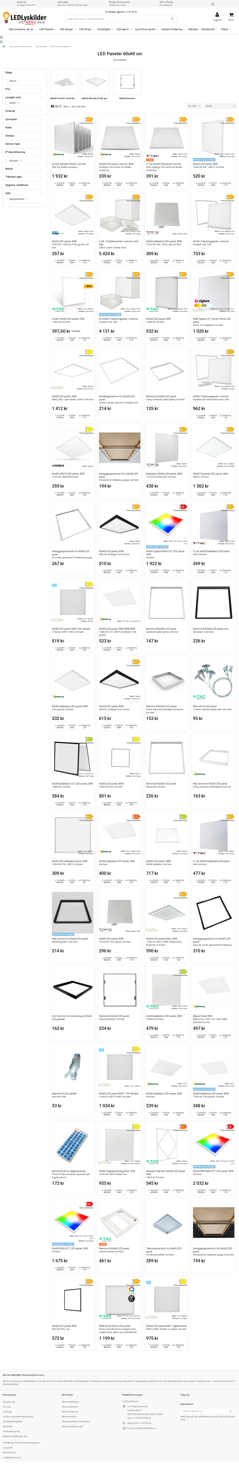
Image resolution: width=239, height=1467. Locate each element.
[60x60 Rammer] (127, 82)
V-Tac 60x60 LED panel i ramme (164, 167)
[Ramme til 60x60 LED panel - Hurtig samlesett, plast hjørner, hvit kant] (167, 370)
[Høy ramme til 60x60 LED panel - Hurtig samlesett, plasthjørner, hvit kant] (213, 758)
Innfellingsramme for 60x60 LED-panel (118, 401)
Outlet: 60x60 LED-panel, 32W (68, 320)
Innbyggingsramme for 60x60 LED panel (72, 556)
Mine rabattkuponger (72, 1426)
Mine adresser (69, 1416)
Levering (7, 1411)
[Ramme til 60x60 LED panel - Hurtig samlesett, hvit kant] (119, 990)
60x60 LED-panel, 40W (70, 244)
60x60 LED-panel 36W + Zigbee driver (166, 1327)
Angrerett (7, 1426)
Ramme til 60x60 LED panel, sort (211, 630)
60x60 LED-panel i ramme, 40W (116, 167)
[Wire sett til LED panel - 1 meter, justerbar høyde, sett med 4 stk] (213, 680)
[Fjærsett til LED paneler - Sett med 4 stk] (72, 1067)
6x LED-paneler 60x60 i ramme (69, 165)
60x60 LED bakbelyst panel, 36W (69, 863)
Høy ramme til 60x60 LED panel (212, 785)
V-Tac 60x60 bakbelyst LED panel (211, 553)
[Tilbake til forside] (4, 46)
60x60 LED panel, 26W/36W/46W (117, 631)
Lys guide (7, 1447)
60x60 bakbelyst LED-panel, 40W (164, 243)
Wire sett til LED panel (212, 708)
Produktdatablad (86, 123)
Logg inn (217, 20)
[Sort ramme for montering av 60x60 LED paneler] (72, 990)
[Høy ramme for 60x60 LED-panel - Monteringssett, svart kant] (72, 912)
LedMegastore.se (12, 1457)
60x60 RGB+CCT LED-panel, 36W (70, 1250)
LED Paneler (41, 46)
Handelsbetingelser (13, 1421)
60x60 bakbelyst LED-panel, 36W (164, 1095)
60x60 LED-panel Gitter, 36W (164, 941)
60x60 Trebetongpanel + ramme (211, 243)
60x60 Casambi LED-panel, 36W (210, 475)
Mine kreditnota (70, 1411)
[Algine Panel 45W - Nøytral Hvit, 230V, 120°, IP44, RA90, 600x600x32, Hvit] (213, 990)
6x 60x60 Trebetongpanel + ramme (118, 320)
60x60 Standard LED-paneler (96, 98)
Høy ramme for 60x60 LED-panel (70, 940)
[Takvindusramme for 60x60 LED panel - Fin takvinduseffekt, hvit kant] (167, 1222)
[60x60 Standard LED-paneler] (96, 82)
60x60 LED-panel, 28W (159, 863)
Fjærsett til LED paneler (64, 1095)
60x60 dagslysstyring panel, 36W (117, 1172)
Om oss (7, 1406)
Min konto (67, 1395)
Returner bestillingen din (15, 1436)
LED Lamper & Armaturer (20, 46)
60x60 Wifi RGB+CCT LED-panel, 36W (213, 1172)
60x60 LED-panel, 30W (72, 398)
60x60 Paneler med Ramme (64, 98)
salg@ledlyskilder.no (145, 1428)
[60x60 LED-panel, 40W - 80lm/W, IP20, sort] (72, 1300)
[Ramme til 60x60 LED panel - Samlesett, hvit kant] (167, 758)
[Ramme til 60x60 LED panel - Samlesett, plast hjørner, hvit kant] (167, 603)
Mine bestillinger (70, 1402)
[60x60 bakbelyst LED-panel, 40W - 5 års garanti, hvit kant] (72, 680)
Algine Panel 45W (210, 1019)
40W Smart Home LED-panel (118, 1331)
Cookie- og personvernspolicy (18, 1416)
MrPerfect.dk (9, 1452)
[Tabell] (60, 106)
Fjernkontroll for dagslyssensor (71, 1174)
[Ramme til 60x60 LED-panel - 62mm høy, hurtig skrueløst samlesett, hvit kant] (167, 680)
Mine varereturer (70, 1406)
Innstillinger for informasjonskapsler (21, 1442)
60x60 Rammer (127, 98)
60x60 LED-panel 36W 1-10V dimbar (119, 1095)
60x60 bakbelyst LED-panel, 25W (164, 1017)
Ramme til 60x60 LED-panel (165, 709)
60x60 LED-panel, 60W (114, 553)
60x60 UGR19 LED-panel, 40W (68, 475)
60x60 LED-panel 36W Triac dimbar (71, 630)
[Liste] (56, 106)
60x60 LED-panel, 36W (208, 165)
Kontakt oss (9, 1402)
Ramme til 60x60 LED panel (165, 398)
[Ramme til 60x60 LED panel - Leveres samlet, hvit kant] (119, 1222)
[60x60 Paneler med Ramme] (64, 82)
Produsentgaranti (11, 1431)
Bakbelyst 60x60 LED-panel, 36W (164, 475)
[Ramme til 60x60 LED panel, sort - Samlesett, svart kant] (213, 603)
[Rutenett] (52, 106)
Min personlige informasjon (76, 1421)
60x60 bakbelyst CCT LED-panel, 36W (72, 785)
